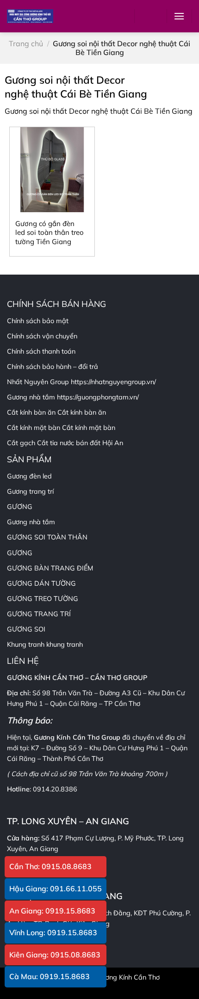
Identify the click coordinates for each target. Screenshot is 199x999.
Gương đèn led (29, 476)
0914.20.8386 (55, 789)
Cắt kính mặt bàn (88, 427)
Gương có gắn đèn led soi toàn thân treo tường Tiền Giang (49, 232)
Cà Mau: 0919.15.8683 (49, 976)
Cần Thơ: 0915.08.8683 (50, 866)
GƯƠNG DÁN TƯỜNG (41, 583)
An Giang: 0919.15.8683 (52, 910)
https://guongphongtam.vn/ (98, 397)
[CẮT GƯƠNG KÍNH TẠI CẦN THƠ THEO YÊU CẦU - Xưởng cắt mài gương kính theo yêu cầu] (30, 16)
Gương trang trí (30, 491)
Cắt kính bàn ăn (81, 412)
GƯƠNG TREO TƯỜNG (42, 598)
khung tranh (64, 644)
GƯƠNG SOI (26, 629)
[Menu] (179, 16)
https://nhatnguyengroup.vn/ (113, 382)
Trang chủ (26, 43)
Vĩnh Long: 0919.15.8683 (53, 932)
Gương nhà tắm (31, 522)
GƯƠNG (19, 553)
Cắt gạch (21, 443)
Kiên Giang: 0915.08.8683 (54, 954)
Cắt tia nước (55, 443)
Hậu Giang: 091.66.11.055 (55, 888)
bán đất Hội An (99, 443)
